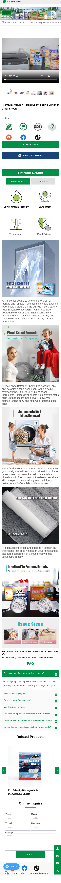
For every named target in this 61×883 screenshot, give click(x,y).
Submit (30, 854)
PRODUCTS (18, 22)
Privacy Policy (19, 873)
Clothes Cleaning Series (38, 22)
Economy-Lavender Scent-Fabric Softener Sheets (30, 657)
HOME (7, 22)
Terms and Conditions (38, 873)
